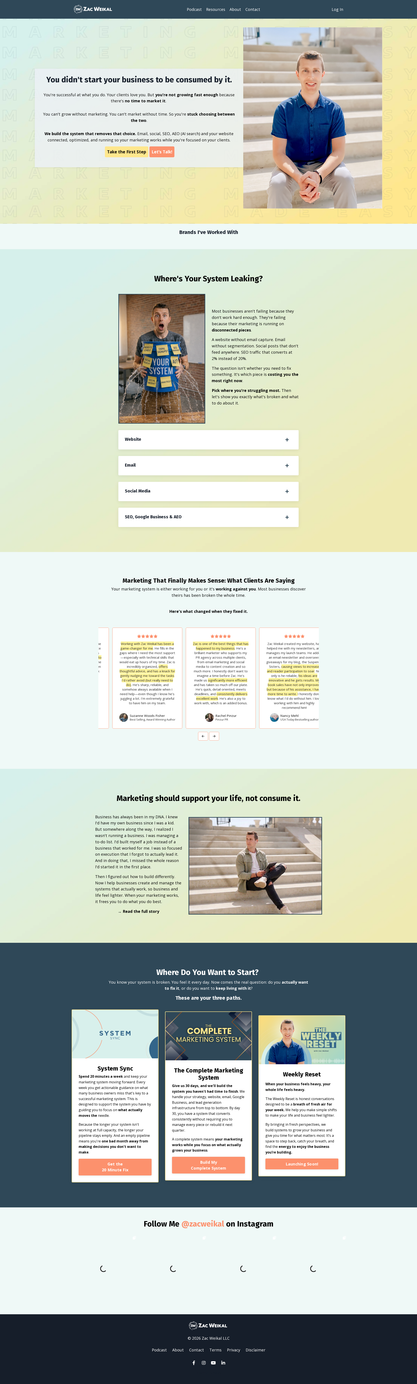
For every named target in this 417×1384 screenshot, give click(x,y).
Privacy (233, 1350)
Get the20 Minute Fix (115, 1166)
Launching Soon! (302, 1164)
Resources (215, 9)
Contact (252, 9)
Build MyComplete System (208, 1164)
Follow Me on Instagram (208, 1224)
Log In (337, 9)
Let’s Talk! (162, 151)
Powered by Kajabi (208, 1373)
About (235, 9)
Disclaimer (255, 1350)
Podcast (194, 9)
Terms (215, 1350)
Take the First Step (126, 151)
